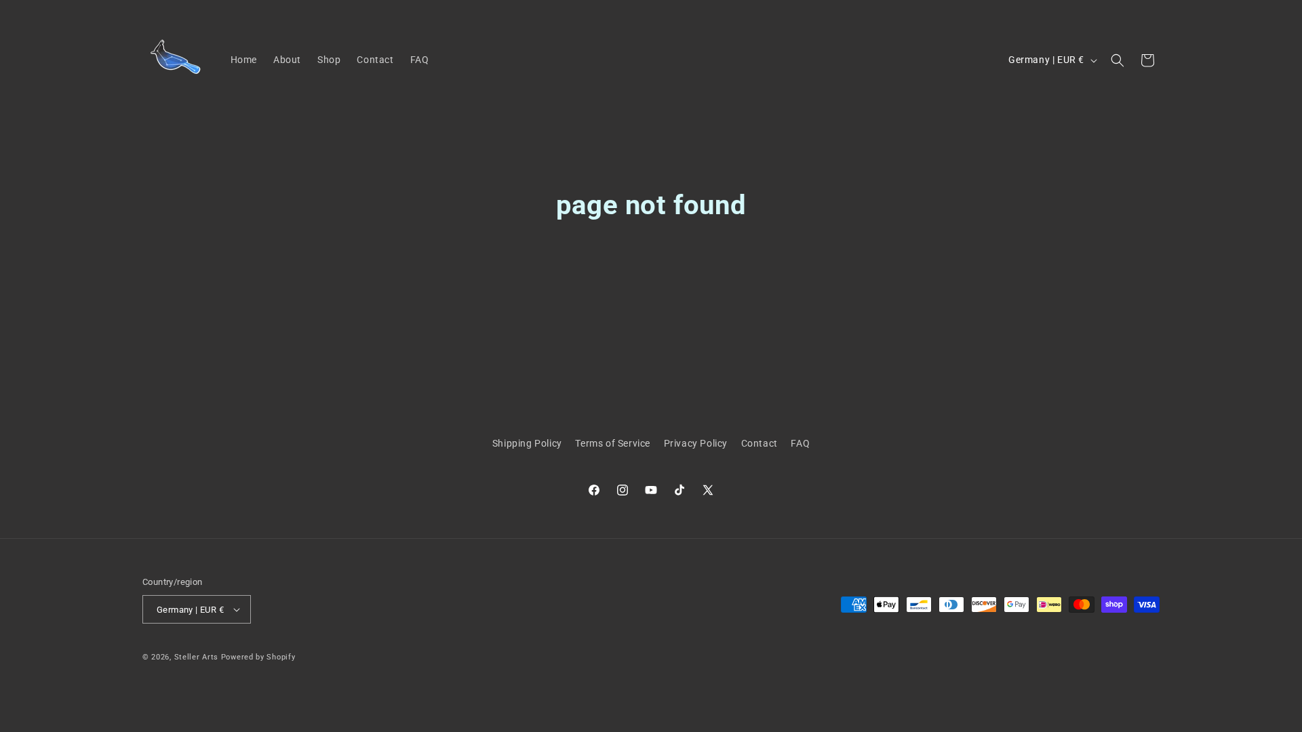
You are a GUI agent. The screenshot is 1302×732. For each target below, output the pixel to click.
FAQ (800, 443)
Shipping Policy (527, 443)
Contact (759, 443)
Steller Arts (196, 657)
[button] (1117, 60)
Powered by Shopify (258, 657)
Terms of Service (612, 443)
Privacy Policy (696, 443)
